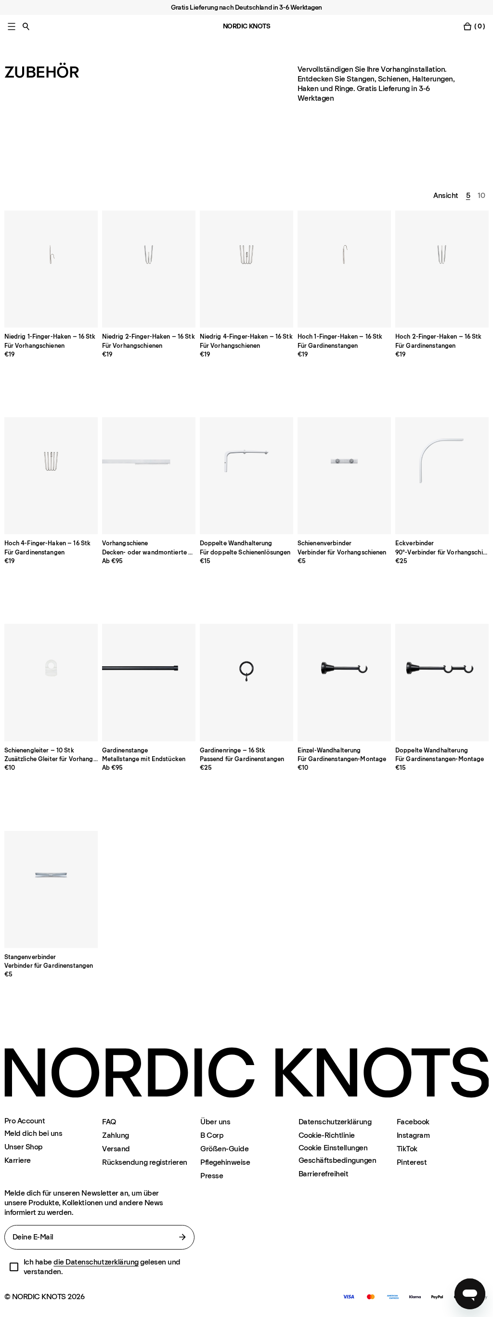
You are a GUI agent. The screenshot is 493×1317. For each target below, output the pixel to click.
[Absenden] (182, 1237)
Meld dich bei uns (33, 1133)
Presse (211, 1175)
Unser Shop (23, 1146)
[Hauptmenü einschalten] (11, 26)
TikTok (407, 1148)
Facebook (413, 1121)
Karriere (17, 1160)
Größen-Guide (224, 1148)
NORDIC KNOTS (247, 26)
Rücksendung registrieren (144, 1162)
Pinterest (412, 1162)
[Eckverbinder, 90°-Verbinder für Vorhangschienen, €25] (442, 475)
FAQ (109, 1121)
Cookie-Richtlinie (326, 1135)
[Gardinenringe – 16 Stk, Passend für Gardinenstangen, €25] (247, 682)
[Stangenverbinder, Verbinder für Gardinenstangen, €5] (51, 889)
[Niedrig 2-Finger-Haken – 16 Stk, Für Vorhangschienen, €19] (149, 269)
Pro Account (24, 1121)
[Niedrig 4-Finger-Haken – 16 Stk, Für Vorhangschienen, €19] (247, 269)
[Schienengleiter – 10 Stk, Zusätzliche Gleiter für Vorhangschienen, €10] (51, 682)
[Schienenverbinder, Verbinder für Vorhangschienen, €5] (344, 475)
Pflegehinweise (225, 1162)
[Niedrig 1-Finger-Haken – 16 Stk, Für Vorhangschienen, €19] (51, 269)
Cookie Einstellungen (332, 1148)
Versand (116, 1148)
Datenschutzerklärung (334, 1121)
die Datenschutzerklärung (95, 1261)
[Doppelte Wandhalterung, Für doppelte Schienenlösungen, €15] (247, 475)
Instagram (413, 1135)
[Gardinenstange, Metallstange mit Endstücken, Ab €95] (149, 682)
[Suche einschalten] (26, 26)
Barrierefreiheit (323, 1173)
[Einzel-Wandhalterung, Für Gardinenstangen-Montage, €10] (344, 682)
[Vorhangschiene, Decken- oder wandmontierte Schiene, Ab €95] (149, 475)
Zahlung (115, 1135)
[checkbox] (14, 1267)
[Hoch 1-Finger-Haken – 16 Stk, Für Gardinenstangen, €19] (344, 269)
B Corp (211, 1135)
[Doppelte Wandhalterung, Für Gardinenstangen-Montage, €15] (442, 682)
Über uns (215, 1121)
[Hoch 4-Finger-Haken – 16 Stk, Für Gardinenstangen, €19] (51, 475)
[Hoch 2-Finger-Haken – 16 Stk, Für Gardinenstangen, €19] (442, 269)
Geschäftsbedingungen (337, 1160)
